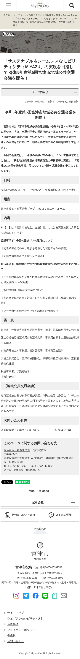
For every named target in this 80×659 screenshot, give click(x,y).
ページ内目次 (40, 92)
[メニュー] (8, 5)
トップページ (19, 15)
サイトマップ (15, 612)
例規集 (11, 635)
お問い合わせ (15, 641)
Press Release (37, 490)
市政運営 (49, 15)
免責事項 (12, 624)
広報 (58, 15)
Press (66, 15)
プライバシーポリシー (21, 629)
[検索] (71, 5)
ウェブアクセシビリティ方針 (25, 618)
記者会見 (38, 502)
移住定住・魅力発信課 (17, 450)
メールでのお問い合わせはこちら (23, 469)
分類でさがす (35, 15)
